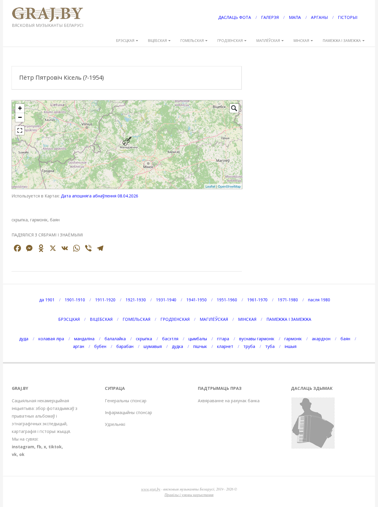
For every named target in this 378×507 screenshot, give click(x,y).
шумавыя (153, 346)
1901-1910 (75, 299)
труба (249, 346)
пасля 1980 (319, 299)
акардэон (321, 338)
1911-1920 (105, 299)
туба (270, 346)
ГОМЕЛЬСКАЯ (192, 40)
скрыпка (144, 338)
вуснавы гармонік (256, 338)
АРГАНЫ (319, 17)
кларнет (225, 346)
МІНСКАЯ (301, 40)
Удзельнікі (115, 424)
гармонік (293, 338)
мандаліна (84, 338)
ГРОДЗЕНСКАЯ (230, 40)
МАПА (295, 17)
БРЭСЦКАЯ (125, 40)
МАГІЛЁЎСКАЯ (268, 40)
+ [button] (20, 108)
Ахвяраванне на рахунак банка (229, 400)
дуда (23, 338)
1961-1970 (257, 299)
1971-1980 (288, 299)
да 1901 (47, 299)
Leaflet (210, 186)
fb (39, 446)
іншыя (290, 346)
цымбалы (197, 338)
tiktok (55, 446)
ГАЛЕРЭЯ (270, 17)
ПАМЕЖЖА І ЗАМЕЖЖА (342, 40)
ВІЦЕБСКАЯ (157, 40)
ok (22, 454)
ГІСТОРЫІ (347, 17)
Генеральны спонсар (125, 400)
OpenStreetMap (229, 186)
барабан (124, 346)
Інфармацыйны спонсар (128, 412)
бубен (100, 346)
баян (345, 338)
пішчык (200, 346)
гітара (223, 338)
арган (78, 346)
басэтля (170, 338)
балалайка (115, 338)
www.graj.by (150, 488)
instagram (23, 446)
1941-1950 (196, 299)
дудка (177, 346)
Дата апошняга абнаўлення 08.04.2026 (99, 196)
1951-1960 (227, 299)
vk (14, 454)
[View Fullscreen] (19, 130)
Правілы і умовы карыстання (189, 494)
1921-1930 (136, 299)
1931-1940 (166, 299)
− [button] (20, 117)
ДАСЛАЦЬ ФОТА (234, 17)
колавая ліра (51, 338)
